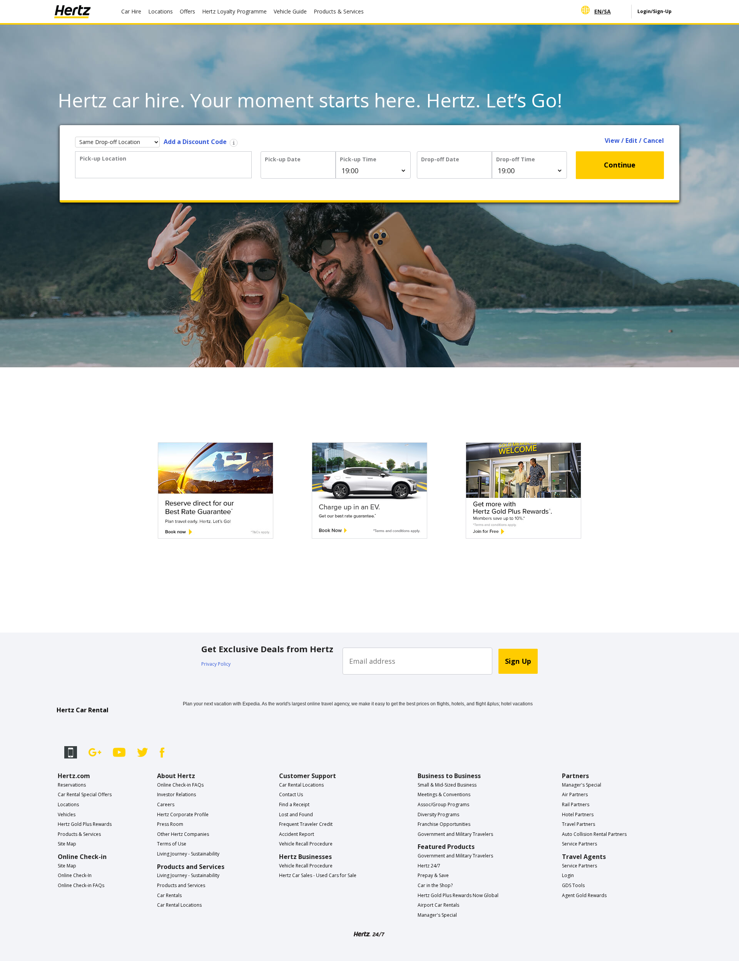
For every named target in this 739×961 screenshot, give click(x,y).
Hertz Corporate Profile (183, 814)
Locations (160, 11)
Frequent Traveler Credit (306, 824)
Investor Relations (176, 794)
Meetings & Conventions (444, 794)
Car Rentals (169, 895)
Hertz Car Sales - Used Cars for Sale (317, 875)
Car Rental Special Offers (85, 794)
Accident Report (296, 834)
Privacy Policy (216, 664)
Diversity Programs (438, 814)
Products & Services (339, 11)
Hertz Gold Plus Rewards (85, 824)
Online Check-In (75, 875)
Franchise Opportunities (444, 824)
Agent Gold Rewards (584, 895)
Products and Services (181, 885)
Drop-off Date (440, 159)
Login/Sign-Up (654, 11)
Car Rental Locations (179, 905)
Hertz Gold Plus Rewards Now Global (458, 895)
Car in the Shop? (435, 885)
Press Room (170, 824)
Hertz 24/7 (429, 865)
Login (568, 875)
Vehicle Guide (290, 11)
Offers (187, 11)
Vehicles (66, 814)
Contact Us (291, 794)
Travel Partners (578, 824)
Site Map (67, 843)
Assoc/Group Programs (443, 804)
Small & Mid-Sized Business (447, 785)
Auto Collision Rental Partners (594, 834)
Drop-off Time (515, 159)
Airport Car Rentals (438, 905)
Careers (165, 804)
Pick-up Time (358, 159)
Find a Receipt (294, 804)
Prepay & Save (433, 875)
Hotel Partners (578, 814)
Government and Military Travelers (455, 834)
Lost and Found (296, 814)
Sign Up (518, 661)
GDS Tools (573, 885)
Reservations (72, 785)
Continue (619, 164)
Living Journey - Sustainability (188, 854)
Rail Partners (575, 804)
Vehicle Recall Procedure (306, 843)
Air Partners (575, 794)
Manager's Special (437, 915)
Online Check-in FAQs (81, 885)
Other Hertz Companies (183, 834)
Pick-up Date (283, 159)
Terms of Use (171, 843)
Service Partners (579, 843)
